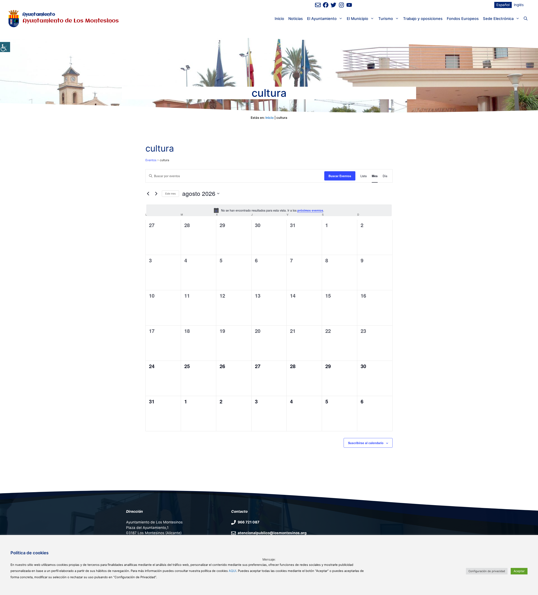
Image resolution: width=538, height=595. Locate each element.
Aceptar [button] (519, 571)
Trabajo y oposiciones (423, 18)
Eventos (150, 160)
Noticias (295, 18)
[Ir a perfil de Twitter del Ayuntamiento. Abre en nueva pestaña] (333, 5)
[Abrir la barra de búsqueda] (526, 18)
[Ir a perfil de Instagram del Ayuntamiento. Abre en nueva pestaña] (341, 5)
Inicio (279, 18)
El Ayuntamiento (322, 18)
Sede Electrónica (498, 18)
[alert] (269, 210)
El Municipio (357, 18)
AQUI (232, 571)
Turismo (385, 18)
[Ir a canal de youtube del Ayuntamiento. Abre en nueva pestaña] (349, 5)
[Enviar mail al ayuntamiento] (318, 5)
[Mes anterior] (147, 193)
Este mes (170, 193)
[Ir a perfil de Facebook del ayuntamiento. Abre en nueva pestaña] (326, 5)
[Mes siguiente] (156, 193)
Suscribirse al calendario (366, 443)
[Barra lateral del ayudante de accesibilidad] (5, 47)
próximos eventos (310, 210)
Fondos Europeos (463, 18)
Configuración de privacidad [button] (486, 571)
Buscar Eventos (339, 176)
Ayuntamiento (38, 14)
